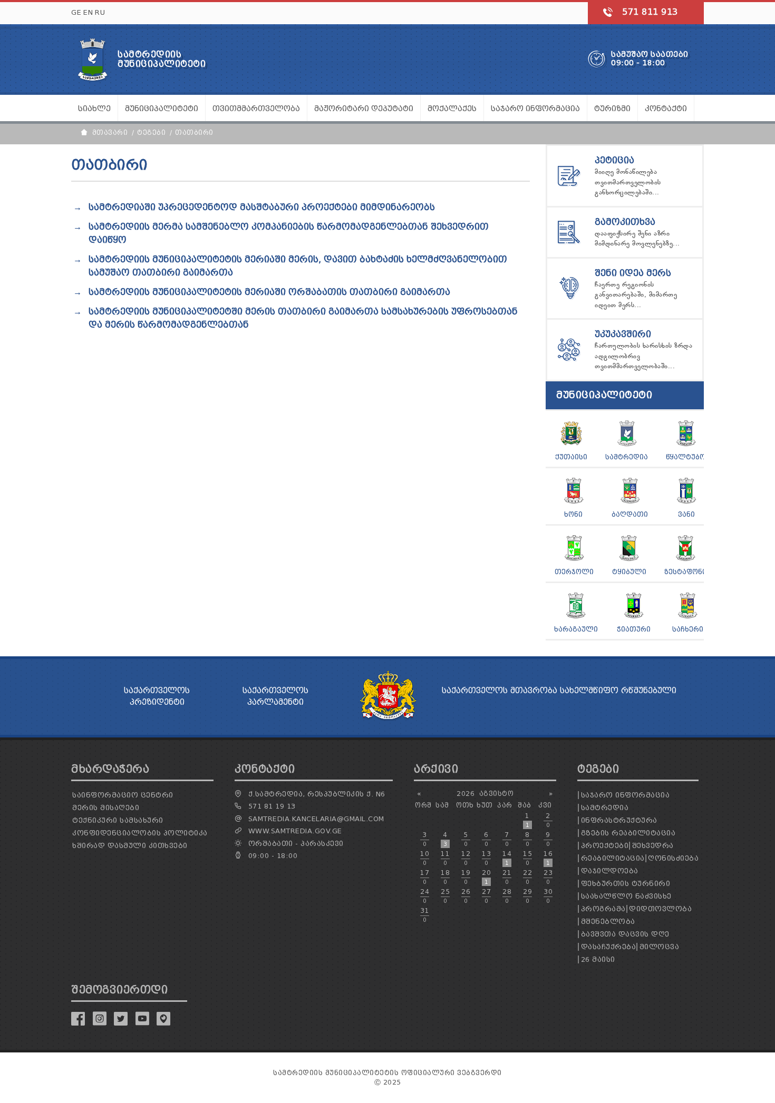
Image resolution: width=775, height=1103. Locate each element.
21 (506, 877)
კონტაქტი (666, 108)
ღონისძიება (673, 858)
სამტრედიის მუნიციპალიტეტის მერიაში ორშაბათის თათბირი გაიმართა (269, 292)
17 (424, 877)
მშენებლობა (608, 921)
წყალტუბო (685, 457)
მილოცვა (660, 946)
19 (465, 877)
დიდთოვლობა (660, 908)
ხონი (573, 514)
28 (506, 896)
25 (445, 896)
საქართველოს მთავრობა (499, 690)
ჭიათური (634, 629)
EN (88, 12)
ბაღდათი (630, 514)
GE (76, 12)
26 (465, 896)
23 (548, 877)
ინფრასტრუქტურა (619, 820)
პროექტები (605, 845)
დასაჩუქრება (608, 946)
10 (424, 858)
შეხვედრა (653, 845)
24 (424, 896)
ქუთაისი (571, 457)
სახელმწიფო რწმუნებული (618, 690)
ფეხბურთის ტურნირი (626, 883)
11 (445, 858)
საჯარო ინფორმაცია (625, 795)
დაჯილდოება (609, 870)
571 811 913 (650, 12)
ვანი (686, 514)
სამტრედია (626, 457)
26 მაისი (598, 959)
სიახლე (94, 108)
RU (100, 12)
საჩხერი (687, 629)
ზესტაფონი (685, 572)
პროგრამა (603, 908)
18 (445, 877)
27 (486, 896)
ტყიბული (629, 572)
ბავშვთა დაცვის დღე (625, 934)
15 (527, 858)
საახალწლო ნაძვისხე (626, 896)
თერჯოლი (574, 572)
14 (506, 858)
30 (548, 896)
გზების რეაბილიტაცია (628, 833)
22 (527, 877)
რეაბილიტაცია (613, 858)
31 (424, 915)
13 (486, 858)
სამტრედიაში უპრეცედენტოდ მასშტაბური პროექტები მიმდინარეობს (262, 207)
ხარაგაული (576, 629)
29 (527, 896)
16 (548, 858)
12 (465, 858)
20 (486, 877)
